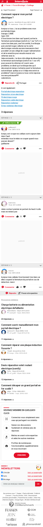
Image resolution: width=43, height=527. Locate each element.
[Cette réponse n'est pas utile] (24, 148)
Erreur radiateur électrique (11, 106)
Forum (8, 5)
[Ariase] (11, 524)
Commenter (9, 149)
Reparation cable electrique (12, 100)
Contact (8, 495)
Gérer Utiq (37, 498)
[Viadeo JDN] (32, 519)
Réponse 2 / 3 (6, 197)
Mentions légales (8, 500)
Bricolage (6, 479)
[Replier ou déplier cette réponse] (41, 118)
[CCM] (32, 510)
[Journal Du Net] (11, 514)
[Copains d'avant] (11, 519)
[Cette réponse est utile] (17, 148)
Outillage (30, 5)
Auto (5, 476)
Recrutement (33, 495)
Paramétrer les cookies (25, 498)
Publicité (37, 493)
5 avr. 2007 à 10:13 (14, 129)
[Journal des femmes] (11, 510)
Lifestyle (6, 472)
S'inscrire (21, 455)
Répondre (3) (9, 83)
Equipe (19, 493)
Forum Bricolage (19, 5)
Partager (23, 83)
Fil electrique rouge (9, 97)
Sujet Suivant (35, 10)
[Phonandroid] (32, 524)
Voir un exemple (35, 472)
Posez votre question (29, 293)
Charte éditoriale (28, 493)
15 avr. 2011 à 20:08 (25, 24)
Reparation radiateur (9, 103)
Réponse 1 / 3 (6, 118)
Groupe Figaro (19, 500)
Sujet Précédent (9, 10)
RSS (25, 495)
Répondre (12, 293)
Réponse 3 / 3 (6, 265)
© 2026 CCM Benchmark (32, 500)
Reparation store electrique (12, 94)
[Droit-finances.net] (32, 514)
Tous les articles (18, 495)
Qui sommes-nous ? (9, 493)
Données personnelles (10, 498)
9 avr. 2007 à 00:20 (14, 273)
